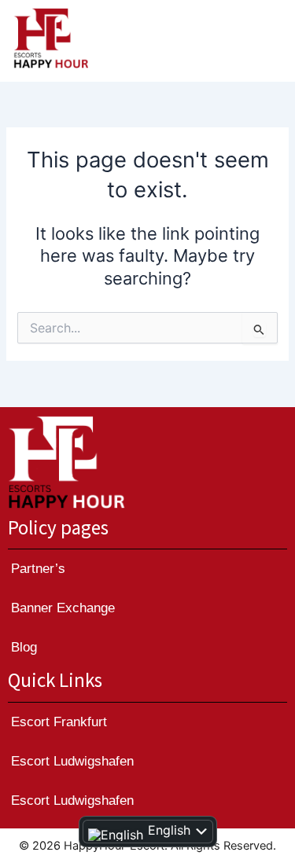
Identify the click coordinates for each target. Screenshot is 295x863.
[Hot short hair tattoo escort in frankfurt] (67, 462)
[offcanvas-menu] (266, 41)
